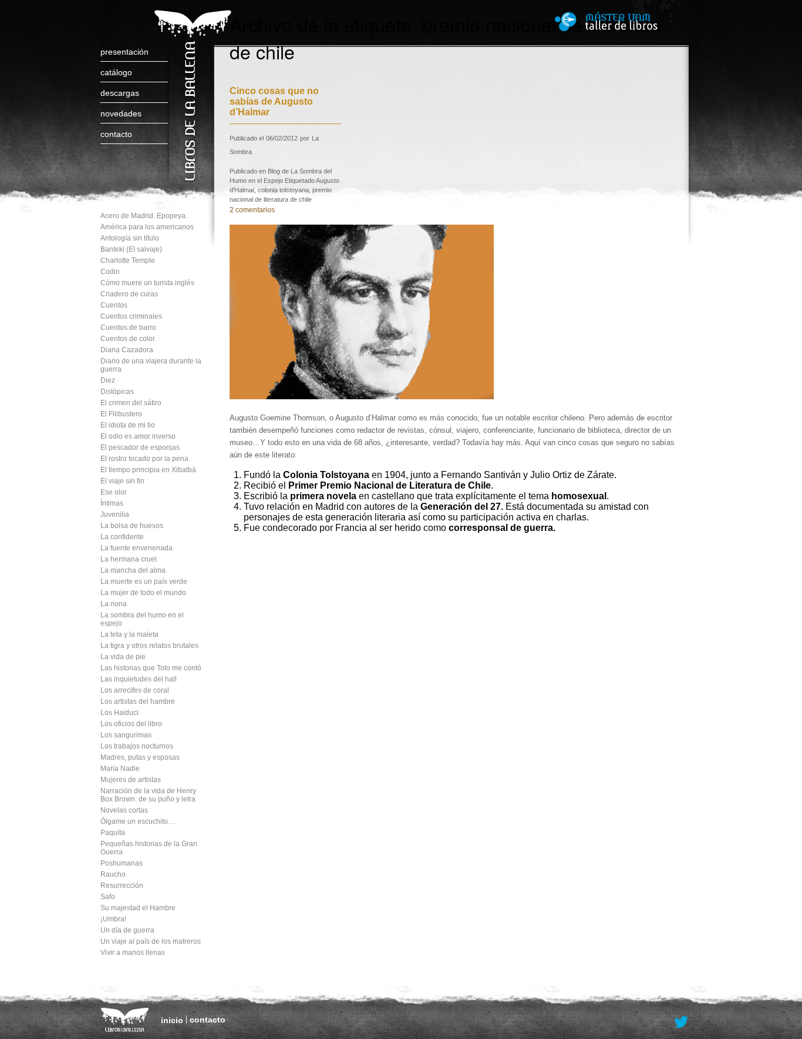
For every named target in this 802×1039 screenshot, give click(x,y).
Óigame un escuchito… (137, 821)
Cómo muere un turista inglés (147, 283)
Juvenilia (114, 514)
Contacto (116, 134)
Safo (107, 897)
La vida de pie (123, 657)
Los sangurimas (125, 735)
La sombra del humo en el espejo (142, 619)
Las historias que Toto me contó (150, 668)
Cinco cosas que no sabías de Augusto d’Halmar (274, 101)
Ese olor (113, 492)
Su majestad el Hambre (138, 908)
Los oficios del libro (131, 724)
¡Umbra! (113, 919)
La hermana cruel (128, 559)
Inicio (172, 1020)
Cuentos (113, 305)
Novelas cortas (124, 810)
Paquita (112, 832)
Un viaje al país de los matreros (150, 941)
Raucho (113, 874)
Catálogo (116, 72)
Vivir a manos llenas (132, 952)
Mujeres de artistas (130, 780)
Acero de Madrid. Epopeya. (143, 216)
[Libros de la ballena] (191, 84)
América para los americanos (147, 227)
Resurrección (121, 885)
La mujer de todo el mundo (143, 593)
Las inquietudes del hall (138, 679)
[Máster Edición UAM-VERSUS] (622, 21)
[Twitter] (681, 1022)
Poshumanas (121, 863)
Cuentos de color (127, 339)
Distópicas (117, 391)
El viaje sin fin (122, 481)
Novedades (120, 113)
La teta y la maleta (129, 634)
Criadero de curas (129, 294)
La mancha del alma (133, 570)
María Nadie (120, 768)
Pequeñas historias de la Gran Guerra (148, 848)
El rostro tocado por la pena (144, 459)
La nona (113, 604)
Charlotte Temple (127, 260)
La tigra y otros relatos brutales (149, 646)
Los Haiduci (119, 713)
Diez (107, 380)
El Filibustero (121, 414)
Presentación (124, 51)
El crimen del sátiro (130, 403)
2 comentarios (252, 210)
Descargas (119, 93)
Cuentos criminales (131, 316)
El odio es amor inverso (138, 436)
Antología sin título (129, 238)
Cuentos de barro (128, 327)
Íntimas (111, 503)
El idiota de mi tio (127, 425)
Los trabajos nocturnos (136, 746)
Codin (110, 272)
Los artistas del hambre (137, 701)
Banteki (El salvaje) (131, 249)
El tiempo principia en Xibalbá (148, 470)
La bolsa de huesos (131, 526)
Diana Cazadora (126, 350)
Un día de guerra (127, 930)
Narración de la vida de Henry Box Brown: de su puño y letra (148, 795)
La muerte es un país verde (143, 581)
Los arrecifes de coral (134, 690)
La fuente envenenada (136, 548)
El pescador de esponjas (140, 447)
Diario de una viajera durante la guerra (150, 365)
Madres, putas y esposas (140, 757)
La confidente (122, 537)
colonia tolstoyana (283, 189)
